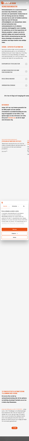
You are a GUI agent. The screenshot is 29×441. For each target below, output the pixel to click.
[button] (27, 3)
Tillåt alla (14, 229)
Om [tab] (23, 206)
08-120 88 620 (18, 409)
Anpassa (14, 233)
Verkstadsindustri (12, 139)
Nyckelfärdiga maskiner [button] (8, 79)
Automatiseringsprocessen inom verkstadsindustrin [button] (10, 71)
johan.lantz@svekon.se (8, 409)
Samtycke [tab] (5, 206)
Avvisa (14, 237)
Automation (5, 139)
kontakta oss (11, 118)
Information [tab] (14, 206)
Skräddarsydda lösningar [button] (8, 85)
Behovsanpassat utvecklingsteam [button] (11, 64)
